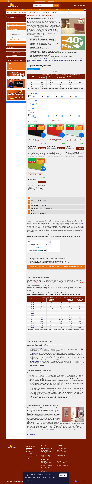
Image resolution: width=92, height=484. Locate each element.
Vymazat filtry (55, 120)
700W (60, 97)
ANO (32, 112)
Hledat (56, 5)
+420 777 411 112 (63, 461)
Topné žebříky (10, 47)
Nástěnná (33, 100)
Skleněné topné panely (12, 29)
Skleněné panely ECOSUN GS (14, 31)
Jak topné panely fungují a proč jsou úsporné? (59, 60)
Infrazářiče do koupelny (13, 50)
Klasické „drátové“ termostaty (38, 361)
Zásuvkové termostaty (36, 348)
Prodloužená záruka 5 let (36, 64)
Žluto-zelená (75, 116)
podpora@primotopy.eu (62, 465)
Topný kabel (9, 63)
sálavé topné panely (52, 262)
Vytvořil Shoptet (81, 481)
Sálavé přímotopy (11, 17)
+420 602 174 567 (63, 451)
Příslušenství (10, 44)
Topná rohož (10, 66)
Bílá (31, 116)
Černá (60, 116)
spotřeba (52, 429)
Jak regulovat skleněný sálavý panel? (39, 203)
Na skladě (33, 93)
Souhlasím (63, 475)
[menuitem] (13, 10)
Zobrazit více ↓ (56, 71)
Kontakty (28, 458)
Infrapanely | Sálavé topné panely (14, 20)
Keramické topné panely (12, 42)
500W (46, 97)
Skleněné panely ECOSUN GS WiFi (15, 37)
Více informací (51, 477)
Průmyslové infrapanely (13, 52)
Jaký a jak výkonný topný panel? (60, 58)
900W (74, 97)
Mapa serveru (29, 456)
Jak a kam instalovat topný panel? (40, 60)
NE (31, 104)
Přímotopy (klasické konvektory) (16, 14)
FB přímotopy (16, 102)
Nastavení (29, 480)
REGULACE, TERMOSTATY (13, 55)
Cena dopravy (51, 1)
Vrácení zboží (29, 453)
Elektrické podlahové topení (14, 60)
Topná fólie (9, 68)
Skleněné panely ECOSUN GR (14, 39)
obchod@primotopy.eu (46, 465)
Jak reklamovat (29, 451)
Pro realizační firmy (30, 449)
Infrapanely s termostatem (12, 24)
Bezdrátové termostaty (36, 353)
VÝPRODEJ (9, 58)
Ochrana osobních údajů (31, 455)
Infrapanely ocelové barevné (13, 26)
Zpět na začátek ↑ (31, 434)
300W (32, 97)
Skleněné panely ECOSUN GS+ (15, 34)
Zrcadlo (46, 116)
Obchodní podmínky (40, 1)
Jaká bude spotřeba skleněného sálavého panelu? (39, 58)
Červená (32, 117)
